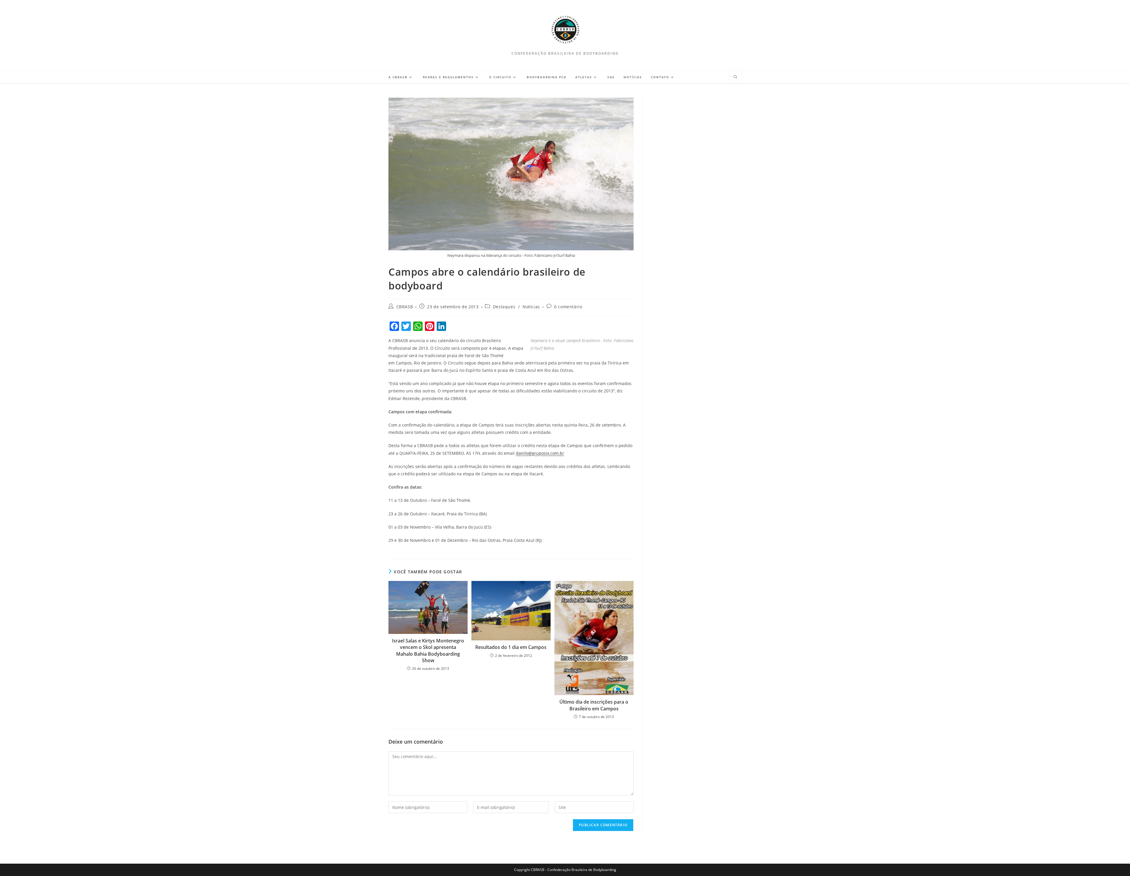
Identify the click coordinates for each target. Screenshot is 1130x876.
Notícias (531, 306)
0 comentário (568, 306)
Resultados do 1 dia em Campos (510, 647)
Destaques (504, 306)
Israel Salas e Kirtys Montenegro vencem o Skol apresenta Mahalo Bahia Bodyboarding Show (428, 650)
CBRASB (404, 306)
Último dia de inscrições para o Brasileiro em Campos (593, 705)
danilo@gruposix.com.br (540, 453)
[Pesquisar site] (735, 77)
